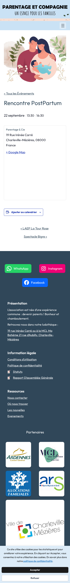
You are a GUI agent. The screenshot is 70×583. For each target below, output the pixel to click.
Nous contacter (17, 398)
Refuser (35, 578)
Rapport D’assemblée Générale (33, 378)
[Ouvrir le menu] (63, 25)
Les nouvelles (16, 410)
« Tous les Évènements (19, 93)
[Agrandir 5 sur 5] (60, 504)
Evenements (15, 416)
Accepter (35, 569)
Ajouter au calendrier (24, 212)
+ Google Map (15, 152)
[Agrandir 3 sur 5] (26, 475)
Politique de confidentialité (24, 365)
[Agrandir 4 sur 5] (60, 475)
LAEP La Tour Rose (35, 228)
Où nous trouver (17, 404)
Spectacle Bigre (35, 236)
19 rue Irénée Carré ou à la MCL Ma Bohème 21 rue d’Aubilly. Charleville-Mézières (30, 335)
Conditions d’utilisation (22, 359)
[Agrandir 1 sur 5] (26, 446)
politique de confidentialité (37, 561)
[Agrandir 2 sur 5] (60, 446)
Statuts (17, 372)
